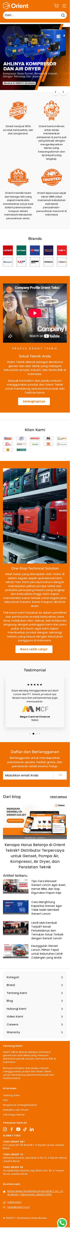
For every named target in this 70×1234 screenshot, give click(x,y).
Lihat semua (58, 796)
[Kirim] (60, 775)
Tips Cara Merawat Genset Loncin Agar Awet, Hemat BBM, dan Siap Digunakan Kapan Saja (48, 887)
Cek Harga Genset (14, 1114)
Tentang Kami (11, 1095)
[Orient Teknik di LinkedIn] (32, 1129)
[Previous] (55, 92)
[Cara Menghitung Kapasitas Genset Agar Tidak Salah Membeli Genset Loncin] (15, 907)
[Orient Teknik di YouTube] (18, 1129)
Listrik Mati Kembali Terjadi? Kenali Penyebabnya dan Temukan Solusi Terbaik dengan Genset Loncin (47, 930)
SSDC (18, 1222)
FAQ (5, 1100)
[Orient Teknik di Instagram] (5, 1129)
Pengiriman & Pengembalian (20, 1105)
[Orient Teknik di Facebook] (12, 1129)
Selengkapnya (34, 401)
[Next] (63, 92)
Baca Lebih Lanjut (34, 649)
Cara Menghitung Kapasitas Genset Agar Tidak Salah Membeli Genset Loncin (46, 908)
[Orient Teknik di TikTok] (25, 1129)
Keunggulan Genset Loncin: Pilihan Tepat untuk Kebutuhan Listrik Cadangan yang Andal (47, 951)
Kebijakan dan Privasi (16, 1109)
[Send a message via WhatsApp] (62, 1223)
